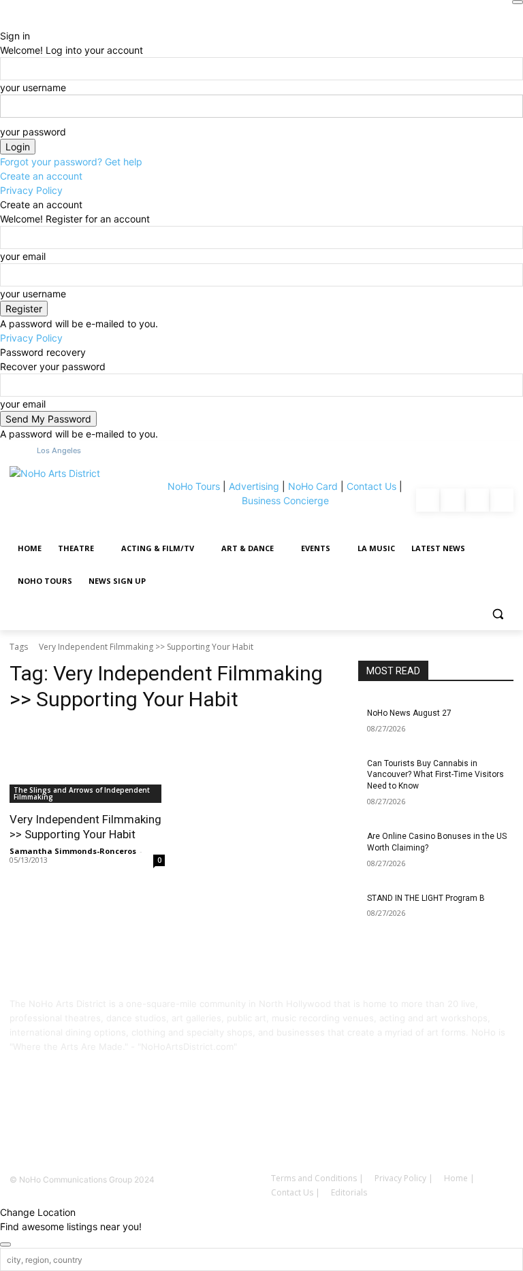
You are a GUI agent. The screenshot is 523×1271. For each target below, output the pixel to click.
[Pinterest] (477, 500)
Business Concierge (285, 500)
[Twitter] (501, 500)
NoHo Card (313, 486)
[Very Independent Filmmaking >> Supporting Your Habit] (87, 764)
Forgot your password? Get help (71, 161)
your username (33, 87)
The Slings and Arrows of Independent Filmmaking (82, 793)
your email (23, 256)
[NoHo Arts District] (84, 500)
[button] (497, 614)
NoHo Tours (194, 486)
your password (33, 131)
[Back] (3, 21)
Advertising (254, 486)
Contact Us (371, 486)
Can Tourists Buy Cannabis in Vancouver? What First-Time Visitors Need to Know (435, 775)
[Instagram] (452, 500)
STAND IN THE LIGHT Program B (426, 898)
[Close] (517, 2)
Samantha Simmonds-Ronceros (73, 851)
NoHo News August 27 (409, 713)
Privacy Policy (31, 190)
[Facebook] (427, 500)
